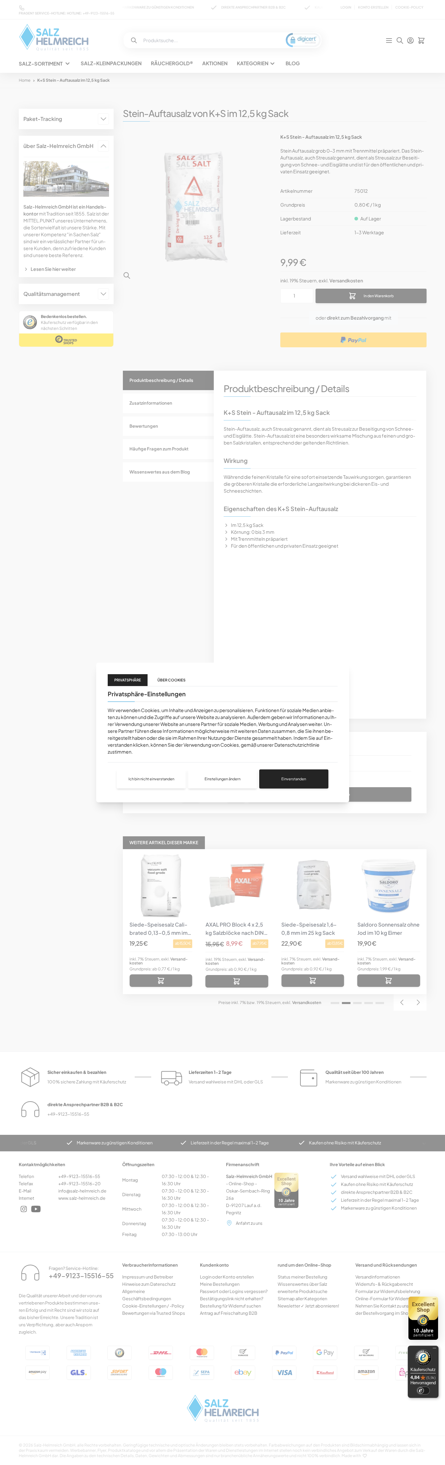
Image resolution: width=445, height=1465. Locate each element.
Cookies (150, 710)
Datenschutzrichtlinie (297, 745)
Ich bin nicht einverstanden (151, 779)
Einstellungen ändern (222, 779)
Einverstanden (293, 779)
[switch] (423, 1390)
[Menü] (434, 1350)
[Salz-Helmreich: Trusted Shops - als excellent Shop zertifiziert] (423, 1318)
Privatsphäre (127, 680)
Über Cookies (171, 680)
